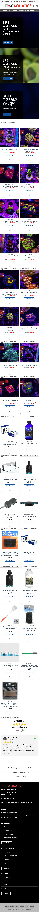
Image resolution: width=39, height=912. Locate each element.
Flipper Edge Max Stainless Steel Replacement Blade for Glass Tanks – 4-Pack (9, 705)
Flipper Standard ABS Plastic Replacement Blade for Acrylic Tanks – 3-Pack (9, 554)
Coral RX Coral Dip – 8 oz (29, 443)
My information (9, 834)
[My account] (34, 6)
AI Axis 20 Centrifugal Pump (29, 480)
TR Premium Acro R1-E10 (9, 150)
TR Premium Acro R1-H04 (10, 221)
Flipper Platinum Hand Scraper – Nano (10, 627)
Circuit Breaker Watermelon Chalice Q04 (29, 401)
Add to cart (10, 155)
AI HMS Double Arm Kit (10, 479)
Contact (6, 888)
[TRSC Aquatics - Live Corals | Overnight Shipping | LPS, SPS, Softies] (18, 5)
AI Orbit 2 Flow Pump (29, 516)
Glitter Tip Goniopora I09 (29, 292)
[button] (2, 6)
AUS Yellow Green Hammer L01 (29, 256)
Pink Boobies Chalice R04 (10, 186)
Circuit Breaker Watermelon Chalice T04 (10, 293)
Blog (5, 885)
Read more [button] (6, 753)
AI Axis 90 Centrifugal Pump (10, 591)
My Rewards (8, 830)
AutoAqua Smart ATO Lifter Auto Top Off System (9, 443)
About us (7, 877)
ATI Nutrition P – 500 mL (29, 591)
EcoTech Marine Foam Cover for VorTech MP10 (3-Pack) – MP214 (29, 628)
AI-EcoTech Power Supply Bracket (10, 516)
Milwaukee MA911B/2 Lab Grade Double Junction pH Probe (29, 666)
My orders (7, 827)
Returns (6, 859)
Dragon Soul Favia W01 (29, 221)
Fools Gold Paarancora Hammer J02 (9, 329)
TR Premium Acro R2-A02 (29, 186)
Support (6, 863)
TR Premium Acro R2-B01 (10, 256)
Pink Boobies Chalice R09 (10, 400)
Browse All (33, 123)
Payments (7, 852)
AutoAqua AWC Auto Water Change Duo (29, 553)
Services (6, 881)
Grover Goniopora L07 (10, 365)
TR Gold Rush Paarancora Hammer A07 (29, 150)
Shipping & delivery (10, 856)
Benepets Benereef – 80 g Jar (10, 666)
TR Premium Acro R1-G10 (29, 365)
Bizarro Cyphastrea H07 (29, 329)
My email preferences (11, 838)
